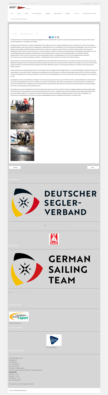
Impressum (95, 3)
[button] (50, 37)
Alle (37, 33)
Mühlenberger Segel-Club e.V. (26, 33)
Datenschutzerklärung (86, 3)
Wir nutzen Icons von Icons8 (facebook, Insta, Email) (21, 384)
